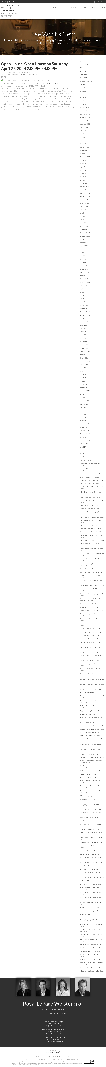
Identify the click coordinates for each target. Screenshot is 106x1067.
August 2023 (84, 206)
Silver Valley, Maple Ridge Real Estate (91, 884)
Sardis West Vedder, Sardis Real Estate (92, 877)
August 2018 (84, 404)
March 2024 (83, 183)
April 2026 (83, 101)
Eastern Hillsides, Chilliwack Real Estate (92, 639)
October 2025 (84, 121)
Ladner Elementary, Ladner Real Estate (92, 729)
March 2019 (83, 381)
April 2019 (83, 378)
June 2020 (83, 331)
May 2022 (83, 256)
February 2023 (84, 226)
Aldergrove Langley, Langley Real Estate (92, 480)
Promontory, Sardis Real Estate (89, 829)
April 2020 (83, 338)
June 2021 (83, 292)
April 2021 (83, 299)
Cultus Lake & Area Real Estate (89, 604)
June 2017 (83, 450)
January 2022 (84, 269)
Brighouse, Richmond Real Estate (90, 509)
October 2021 (84, 279)
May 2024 (83, 177)
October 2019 (84, 358)
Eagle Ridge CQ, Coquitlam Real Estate (91, 629)
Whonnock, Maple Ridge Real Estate (91, 968)
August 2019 (84, 364)
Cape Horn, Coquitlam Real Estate (90, 528)
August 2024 (84, 167)
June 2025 (83, 134)
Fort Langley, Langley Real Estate (90, 652)
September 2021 (85, 282)
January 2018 (84, 427)
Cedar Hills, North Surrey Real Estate (91, 532)
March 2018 (83, 420)
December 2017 (85, 430)
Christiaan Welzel (47, 1056)
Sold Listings (83, 77)
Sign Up (11, 2)
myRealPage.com (53, 1052)
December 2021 (85, 272)
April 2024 (83, 180)
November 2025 (85, 117)
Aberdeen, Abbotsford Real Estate (90, 474)
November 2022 (85, 236)
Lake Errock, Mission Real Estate (90, 732)
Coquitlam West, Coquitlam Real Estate (92, 585)
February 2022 (84, 266)
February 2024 (84, 186)
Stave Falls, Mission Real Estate (89, 907)
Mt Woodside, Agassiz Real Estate (90, 771)
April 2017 (83, 457)
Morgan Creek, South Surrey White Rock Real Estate (22, 74)
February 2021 (84, 305)
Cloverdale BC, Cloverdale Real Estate (91, 572)
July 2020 (83, 328)
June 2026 (83, 94)
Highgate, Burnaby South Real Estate (91, 711)
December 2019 (85, 351)
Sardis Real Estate (85, 866)
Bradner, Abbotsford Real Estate (90, 497)
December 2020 (85, 312)
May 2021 (83, 295)
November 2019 (85, 355)
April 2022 (83, 259)
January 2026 (84, 111)
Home (53, 7)
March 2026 (83, 104)
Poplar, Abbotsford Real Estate (89, 817)
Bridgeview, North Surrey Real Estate (91, 505)
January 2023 (84, 229)
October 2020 (84, 318)
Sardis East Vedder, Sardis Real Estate (91, 862)
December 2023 (85, 193)
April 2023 (83, 219)
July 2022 (83, 249)
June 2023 (83, 213)
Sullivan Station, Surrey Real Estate (90, 911)
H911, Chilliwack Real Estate (88, 692)
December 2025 (85, 114)
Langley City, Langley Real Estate (90, 735)
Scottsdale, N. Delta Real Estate (89, 881)
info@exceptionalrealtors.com (56, 1013)
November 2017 (85, 434)
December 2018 (85, 391)
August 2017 (84, 444)
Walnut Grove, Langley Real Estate (90, 944)
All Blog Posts (84, 64)
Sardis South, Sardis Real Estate (89, 869)
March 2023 (83, 223)
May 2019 (83, 374)
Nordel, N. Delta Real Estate (88, 777)
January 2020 (84, 348)
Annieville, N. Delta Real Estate (89, 483)
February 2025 (84, 147)
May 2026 (83, 97)
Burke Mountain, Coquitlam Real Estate (92, 517)
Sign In (3, 2)
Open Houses (84, 74)
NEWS (82, 68)
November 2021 (85, 275)
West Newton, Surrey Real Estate (90, 951)
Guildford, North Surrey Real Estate (91, 689)
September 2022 (85, 242)
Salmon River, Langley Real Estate (90, 854)
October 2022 (84, 239)
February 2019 (84, 384)
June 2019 (83, 371)
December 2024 (85, 153)
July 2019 (83, 368)
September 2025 (85, 124)
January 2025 (84, 150)
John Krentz (8, 10)
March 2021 (83, 302)
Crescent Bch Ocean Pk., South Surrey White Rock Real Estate (92, 599)
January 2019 (84, 387)
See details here (55, 83)
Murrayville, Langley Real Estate (89, 774)
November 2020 (85, 315)
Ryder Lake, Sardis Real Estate (89, 851)
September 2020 (85, 322)
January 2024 (84, 190)
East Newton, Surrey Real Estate (90, 635)
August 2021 (84, 285)
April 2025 (83, 140)
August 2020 (84, 325)
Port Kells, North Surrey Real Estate (91, 821)
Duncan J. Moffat (11, 5)
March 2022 (83, 262)
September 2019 (85, 361)
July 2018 (83, 407)
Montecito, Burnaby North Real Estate (92, 757)
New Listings (83, 71)
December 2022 (85, 233)
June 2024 (83, 173)
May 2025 (83, 137)
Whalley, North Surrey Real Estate (90, 959)
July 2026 (83, 91)
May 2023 (83, 216)
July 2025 (83, 130)
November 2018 (85, 394)
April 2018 (83, 417)
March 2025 (83, 144)
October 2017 (84, 437)
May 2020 (83, 335)
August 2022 (84, 246)
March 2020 (83, 341)
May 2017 (83, 453)
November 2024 (85, 157)
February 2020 (84, 345)
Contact (93, 7)
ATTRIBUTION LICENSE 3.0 (63, 1056)
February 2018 (84, 424)
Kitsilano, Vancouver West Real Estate (92, 726)
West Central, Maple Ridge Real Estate (91, 948)
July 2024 (83, 170)
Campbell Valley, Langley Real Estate (91, 525)
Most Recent (84, 84)
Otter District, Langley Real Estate (90, 796)
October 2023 (84, 200)
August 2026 (84, 88)
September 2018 (85, 401)
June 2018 (83, 411)
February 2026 (84, 107)
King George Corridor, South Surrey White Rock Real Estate (91, 721)
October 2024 (84, 160)
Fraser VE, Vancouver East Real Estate (92, 660)
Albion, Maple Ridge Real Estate (89, 477)
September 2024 (85, 163)
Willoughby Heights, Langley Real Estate (92, 971)
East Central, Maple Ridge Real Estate (91, 632)
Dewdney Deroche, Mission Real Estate (92, 610)
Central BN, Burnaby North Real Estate (92, 540)
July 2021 (83, 289)
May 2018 (83, 414)
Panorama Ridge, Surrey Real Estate (91, 809)
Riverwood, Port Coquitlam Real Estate (92, 842)
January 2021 (84, 308)
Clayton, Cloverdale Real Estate (89, 569)
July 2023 (83, 210)
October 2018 (84, 397)
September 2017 (85, 440)
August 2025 (84, 127)
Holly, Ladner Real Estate (87, 714)
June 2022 (83, 252)
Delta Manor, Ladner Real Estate (90, 607)
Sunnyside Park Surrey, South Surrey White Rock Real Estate (91, 920)
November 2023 (85, 196)
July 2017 (83, 447)
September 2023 (85, 203)
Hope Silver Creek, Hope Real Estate (91, 717)
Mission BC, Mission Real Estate (90, 754)
